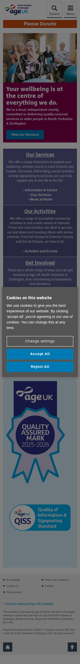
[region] (40, 332)
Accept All (40, 354)
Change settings (40, 341)
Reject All (40, 367)
